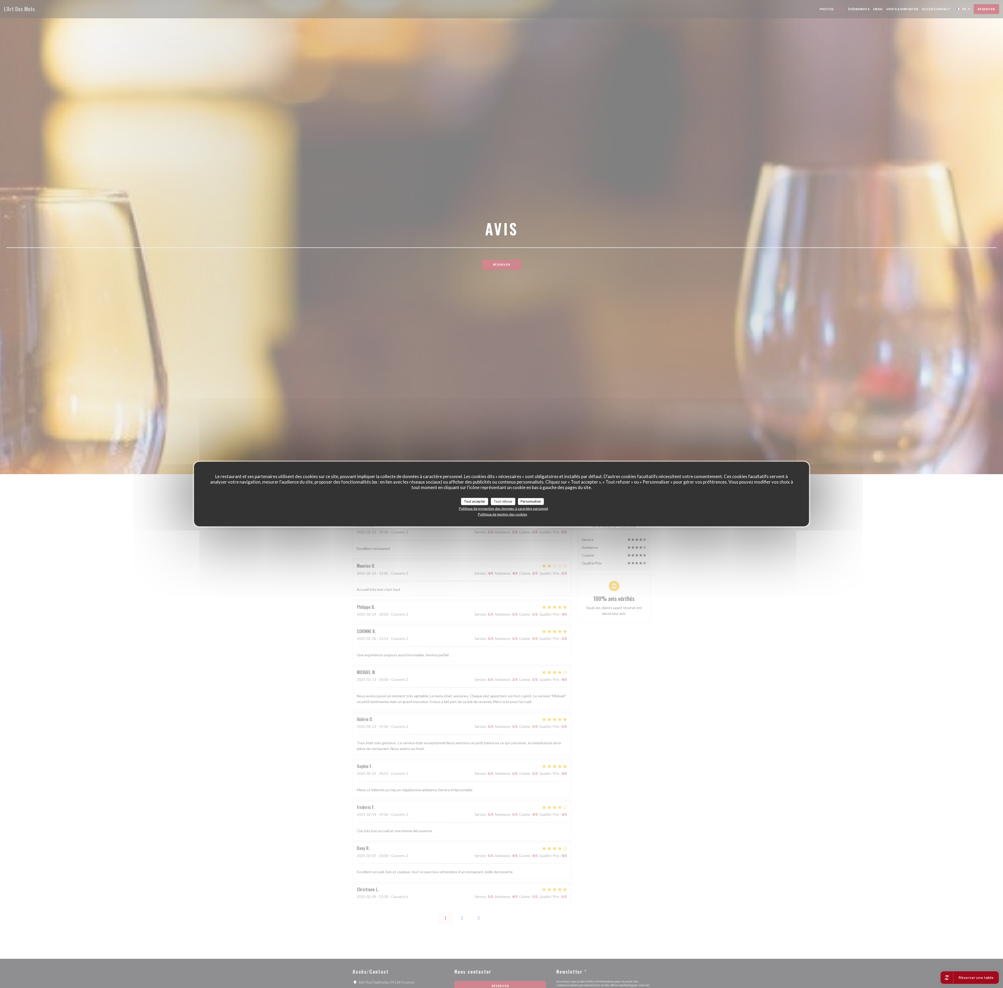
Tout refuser (503, 501)
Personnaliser (531, 501)
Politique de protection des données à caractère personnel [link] (503, 508)
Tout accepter (474, 501)
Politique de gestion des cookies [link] (502, 514)
